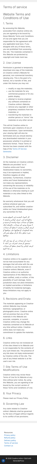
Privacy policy (9, 435)
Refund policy (9, 438)
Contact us (8, 446)
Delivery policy (10, 440)
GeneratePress (18, 461)
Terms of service (11, 443)
